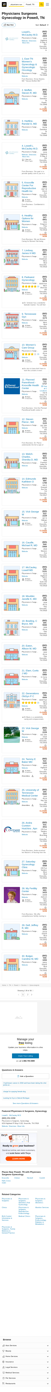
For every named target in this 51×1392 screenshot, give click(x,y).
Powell (16, 985)
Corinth (42, 1178)
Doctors (24, 985)
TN (10, 985)
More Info (25, 43)
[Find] (41, 4)
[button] (47, 4)
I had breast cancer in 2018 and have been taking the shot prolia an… (24, 1084)
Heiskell (30, 1178)
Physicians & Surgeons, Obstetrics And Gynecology (24, 1202)
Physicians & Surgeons (7, 1200)
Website (25, 41)
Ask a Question (27, 1076)
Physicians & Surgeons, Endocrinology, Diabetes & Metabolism (41, 1220)
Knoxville (5, 1178)
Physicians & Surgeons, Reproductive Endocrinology (24, 1210)
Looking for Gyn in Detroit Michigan (16, 1098)
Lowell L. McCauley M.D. (11, 1115)
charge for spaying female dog (14, 1091)
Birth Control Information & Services (7, 1218)
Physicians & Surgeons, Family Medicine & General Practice (8, 1230)
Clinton (17, 1178)
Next (31, 994)
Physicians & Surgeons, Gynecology (35, 38)
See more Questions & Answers (25, 1103)
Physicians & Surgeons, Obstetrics (40, 1201)
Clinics (4, 1207)
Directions (32, 41)
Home (4, 985)
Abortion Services (42, 1207)
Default (43, 25)
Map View (10, 25)
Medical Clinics (24, 1216)
